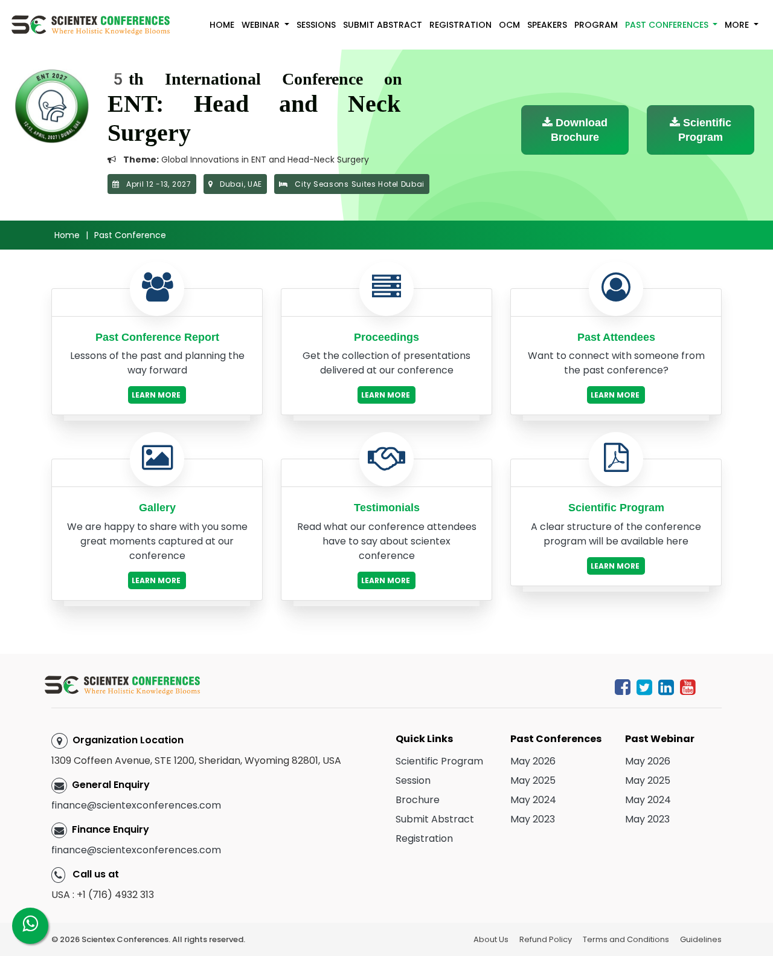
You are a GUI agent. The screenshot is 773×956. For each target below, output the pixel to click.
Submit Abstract (382, 25)
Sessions (316, 25)
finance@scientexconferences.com (136, 805)
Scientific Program (704, 130)
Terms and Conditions (626, 939)
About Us (490, 939)
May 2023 (532, 819)
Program (596, 25)
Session (413, 780)
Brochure (418, 800)
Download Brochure (579, 130)
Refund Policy (545, 939)
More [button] (738, 25)
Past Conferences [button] (668, 25)
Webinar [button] (262, 25)
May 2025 (533, 780)
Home (222, 25)
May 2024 (533, 800)
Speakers (547, 25)
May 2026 (533, 761)
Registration (460, 25)
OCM (509, 25)
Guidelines (701, 939)
